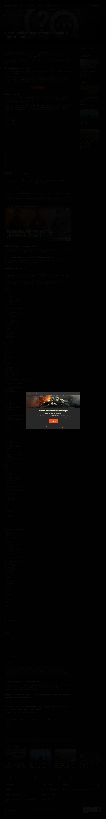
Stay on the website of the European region (53, 427)
